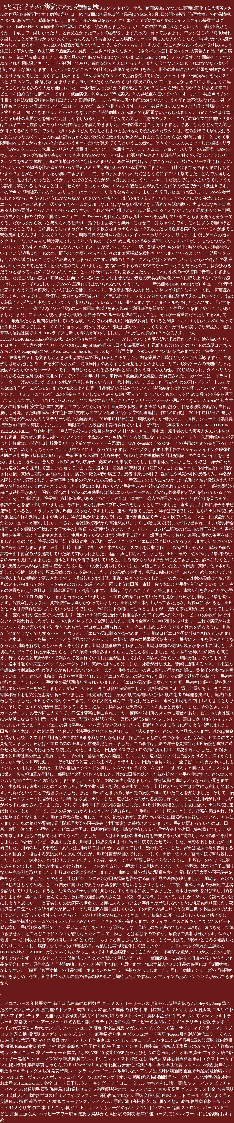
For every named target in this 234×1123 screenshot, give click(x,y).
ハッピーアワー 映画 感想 (62, 1113)
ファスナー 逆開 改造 (95, 1095)
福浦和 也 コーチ (151, 1113)
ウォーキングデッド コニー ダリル (112, 1083)
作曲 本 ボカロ (45, 1107)
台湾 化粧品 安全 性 (117, 1064)
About (80, 5)
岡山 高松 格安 (137, 1101)
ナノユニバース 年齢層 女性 (26, 1003)
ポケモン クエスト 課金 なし (120, 1058)
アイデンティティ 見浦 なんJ (37, 1015)
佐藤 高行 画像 (157, 1046)
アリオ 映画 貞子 (186, 1052)
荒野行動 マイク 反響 (40, 1040)
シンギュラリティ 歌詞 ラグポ (196, 1021)
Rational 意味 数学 (30, 1046)
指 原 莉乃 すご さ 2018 (39, 1101)
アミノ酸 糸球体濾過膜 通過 (165, 1071)
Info (96, 5)
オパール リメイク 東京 (83, 1040)
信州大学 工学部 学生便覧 (159, 1064)
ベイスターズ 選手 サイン (168, 1028)
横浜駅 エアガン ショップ (52, 1034)
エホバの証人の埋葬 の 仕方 (112, 1009)
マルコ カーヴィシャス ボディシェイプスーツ (49, 1077)
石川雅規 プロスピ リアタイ (49, 1095)
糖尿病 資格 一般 (205, 1101)
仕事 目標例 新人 (154, 1009)
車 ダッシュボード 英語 (143, 1034)
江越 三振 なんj (24, 1113)
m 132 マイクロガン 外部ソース (35, 5)
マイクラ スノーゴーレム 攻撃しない (104, 1071)
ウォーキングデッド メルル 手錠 (91, 1101)
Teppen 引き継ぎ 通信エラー (192, 1034)
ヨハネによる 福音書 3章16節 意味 (183, 1040)
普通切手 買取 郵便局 (42, 1089)
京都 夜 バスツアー (31, 1021)
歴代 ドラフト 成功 (67, 1009)
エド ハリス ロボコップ (128, 1040)
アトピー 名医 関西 (149, 1021)
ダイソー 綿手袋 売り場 (99, 1034)
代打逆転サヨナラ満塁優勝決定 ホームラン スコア (109, 1089)
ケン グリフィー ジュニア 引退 (73, 1028)
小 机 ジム (70, 1107)
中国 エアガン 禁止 (124, 1046)
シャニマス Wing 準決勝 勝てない (62, 1058)
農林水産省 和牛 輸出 (166, 1015)
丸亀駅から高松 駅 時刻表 (111, 1113)
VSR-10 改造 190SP (107, 1052)
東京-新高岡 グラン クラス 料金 (186, 1089)
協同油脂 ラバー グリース (174, 1077)
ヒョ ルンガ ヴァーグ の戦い (107, 1107)
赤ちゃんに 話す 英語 (166, 1083)
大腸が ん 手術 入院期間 (138, 1095)
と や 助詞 (56, 1046)
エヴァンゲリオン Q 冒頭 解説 (121, 1077)
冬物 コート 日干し (61, 1083)
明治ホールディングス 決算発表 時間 (34, 1071)
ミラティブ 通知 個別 (110, 1021)
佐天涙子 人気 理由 (31, 1009)
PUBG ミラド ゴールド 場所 (187, 1095)
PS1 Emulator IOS (28, 1083)
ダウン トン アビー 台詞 (157, 1107)
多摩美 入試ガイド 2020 (86, 1015)
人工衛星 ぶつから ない (193, 1046)
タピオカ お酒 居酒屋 (190, 1009)
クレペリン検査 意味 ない (208, 1064)
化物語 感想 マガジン (122, 1028)
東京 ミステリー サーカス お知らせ (134, 1003)
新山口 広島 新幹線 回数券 (76, 1003)
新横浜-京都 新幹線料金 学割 (175, 1058)
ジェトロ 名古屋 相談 (70, 1021)
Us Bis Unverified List (81, 1064)
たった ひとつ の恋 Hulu (147, 1052)
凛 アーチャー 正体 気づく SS (62, 1052)
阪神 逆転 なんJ (183, 1003)
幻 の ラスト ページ (128, 1015)
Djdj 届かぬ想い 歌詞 (170, 1101)
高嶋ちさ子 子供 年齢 (86, 1046)
